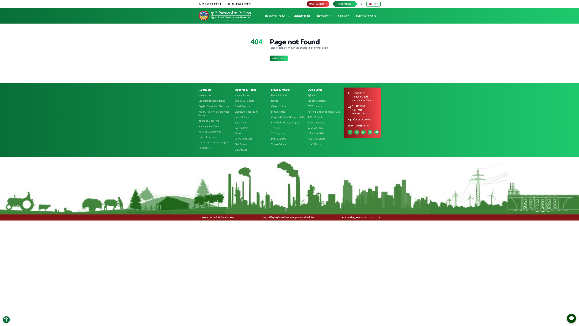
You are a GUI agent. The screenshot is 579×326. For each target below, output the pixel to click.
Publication (343, 15)
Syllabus (312, 95)
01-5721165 (358, 106)
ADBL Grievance (316, 138)
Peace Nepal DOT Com (368, 217)
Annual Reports (243, 95)
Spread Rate (241, 128)
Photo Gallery (278, 138)
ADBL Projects (315, 117)
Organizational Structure (211, 100)
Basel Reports (242, 106)
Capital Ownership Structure (213, 106)
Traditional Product (275, 15)
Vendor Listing (316, 128)
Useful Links (314, 144)
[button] (318, 4)
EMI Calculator (243, 144)
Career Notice (278, 106)
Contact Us (204, 148)
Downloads (241, 149)
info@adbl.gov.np (361, 119)
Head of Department (209, 131)
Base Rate (240, 122)
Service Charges (243, 138)
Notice (274, 100)
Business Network (366, 15)
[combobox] (373, 4)
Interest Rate (242, 117)
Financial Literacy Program (285, 122)
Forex (238, 133)
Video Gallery (278, 144)
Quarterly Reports (244, 100)
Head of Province (207, 137)
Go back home (278, 58)
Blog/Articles (278, 111)
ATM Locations (316, 106)
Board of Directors (208, 120)
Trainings (276, 128)
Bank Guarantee (316, 122)
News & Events (279, 95)
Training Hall (278, 133)
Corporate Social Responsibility (288, 117)
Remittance (323, 15)
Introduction (205, 95)
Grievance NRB (316, 133)
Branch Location (317, 100)
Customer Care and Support (213, 142)
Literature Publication (246, 111)
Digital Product (302, 15)
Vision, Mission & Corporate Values (213, 113)
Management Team (209, 126)
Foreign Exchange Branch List (324, 111)
